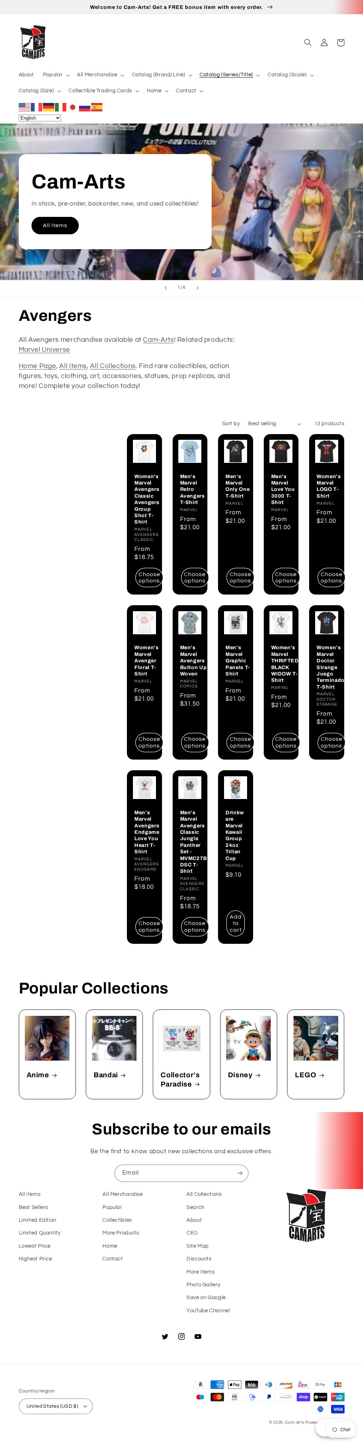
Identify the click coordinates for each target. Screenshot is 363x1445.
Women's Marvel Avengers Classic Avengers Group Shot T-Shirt (146, 499)
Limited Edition (37, 1220)
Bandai (106, 1075)
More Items (200, 1272)
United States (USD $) (52, 1406)
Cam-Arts (158, 339)
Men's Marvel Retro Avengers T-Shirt (192, 489)
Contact (112, 1258)
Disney (240, 1075)
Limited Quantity (40, 1233)
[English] (25, 107)
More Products (120, 1233)
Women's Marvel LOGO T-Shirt (329, 486)
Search (195, 1207)
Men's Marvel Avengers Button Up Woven (193, 661)
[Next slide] (197, 288)
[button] (55, 75)
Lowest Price (35, 1246)
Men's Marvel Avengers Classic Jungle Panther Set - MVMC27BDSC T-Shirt (193, 842)
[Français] (37, 107)
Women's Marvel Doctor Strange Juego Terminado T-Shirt (331, 667)
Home (109, 1246)
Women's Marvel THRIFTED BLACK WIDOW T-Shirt (285, 664)
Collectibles (117, 1220)
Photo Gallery (203, 1284)
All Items (55, 225)
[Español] (97, 107)
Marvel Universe (44, 349)
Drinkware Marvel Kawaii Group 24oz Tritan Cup (234, 835)
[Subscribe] (240, 1173)
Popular (112, 1207)
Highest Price (35, 1258)
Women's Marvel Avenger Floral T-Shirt (146, 661)
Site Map (197, 1246)
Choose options (149, 577)
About (194, 1220)
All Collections (112, 366)
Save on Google (206, 1297)
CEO (192, 1233)
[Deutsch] (49, 107)
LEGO (306, 1075)
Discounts (199, 1258)
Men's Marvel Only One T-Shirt (237, 486)
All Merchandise (122, 1194)
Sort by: (231, 423)
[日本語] (73, 107)
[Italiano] (61, 107)
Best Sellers (34, 1207)
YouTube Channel (208, 1310)
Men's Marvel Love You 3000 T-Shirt (283, 489)
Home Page (37, 366)
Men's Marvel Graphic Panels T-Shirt (237, 661)
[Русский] (85, 107)
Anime (38, 1075)
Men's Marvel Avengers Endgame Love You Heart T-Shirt (147, 832)
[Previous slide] (165, 288)
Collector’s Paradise (180, 1079)
